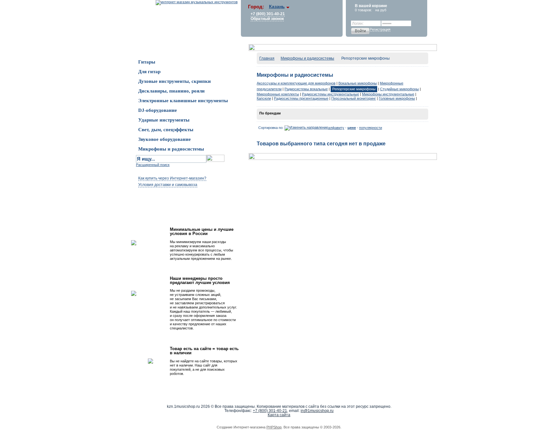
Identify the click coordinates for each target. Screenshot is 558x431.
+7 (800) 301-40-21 (268, 14)
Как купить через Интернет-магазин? (172, 178)
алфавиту (336, 128)
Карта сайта (279, 415)
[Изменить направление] (306, 128)
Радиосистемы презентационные (301, 98)
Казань (277, 6)
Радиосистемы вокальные (306, 89)
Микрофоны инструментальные (388, 94)
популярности (370, 128)
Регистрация (380, 29)
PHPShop (274, 427)
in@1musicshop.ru (317, 410)
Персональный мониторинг (353, 98)
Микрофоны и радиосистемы (307, 58)
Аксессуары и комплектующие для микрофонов (296, 83)
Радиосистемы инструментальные (330, 94)
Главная (266, 58)
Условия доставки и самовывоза (167, 184)
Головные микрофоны (397, 98)
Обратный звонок (267, 18)
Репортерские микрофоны (354, 89)
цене (351, 128)
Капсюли (264, 98)
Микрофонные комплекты (278, 94)
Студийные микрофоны (399, 89)
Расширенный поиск (153, 165)
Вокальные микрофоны (357, 83)
